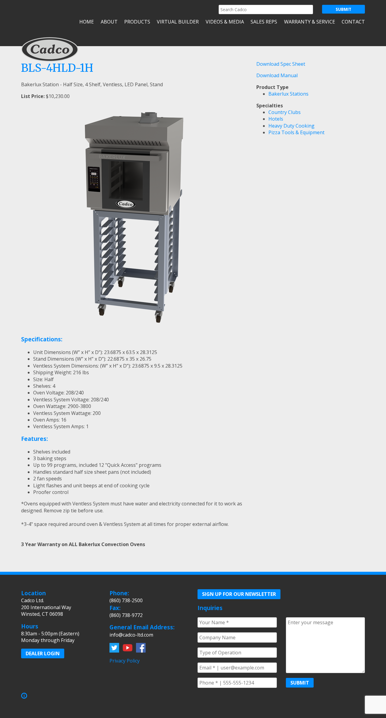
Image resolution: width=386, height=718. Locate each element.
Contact (353, 21)
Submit (299, 682)
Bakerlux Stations (288, 93)
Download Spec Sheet (280, 64)
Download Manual (277, 75)
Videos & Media (225, 21)
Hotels (275, 118)
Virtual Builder (178, 21)
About (109, 21)
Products (137, 21)
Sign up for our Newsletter (239, 594)
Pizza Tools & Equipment (296, 132)
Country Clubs (284, 112)
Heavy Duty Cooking (291, 125)
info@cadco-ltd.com (131, 634)
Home (86, 21)
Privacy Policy (124, 660)
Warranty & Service (309, 21)
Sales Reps (264, 21)
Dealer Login (43, 653)
